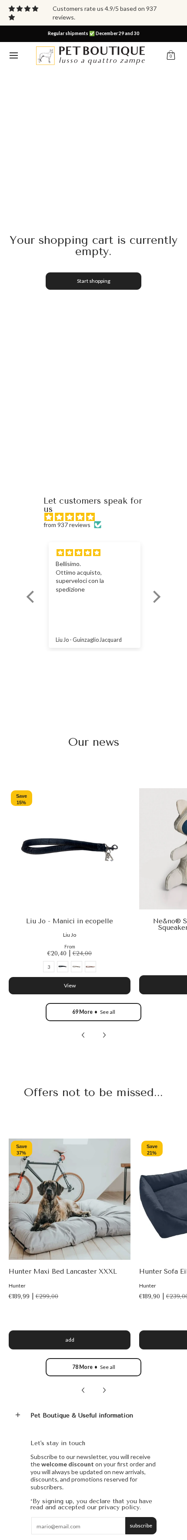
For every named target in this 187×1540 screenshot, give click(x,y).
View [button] (70, 985)
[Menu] (13, 55)
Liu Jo (69, 935)
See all (93, 1012)
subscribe (141, 1525)
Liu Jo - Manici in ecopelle (69, 921)
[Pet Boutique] (90, 55)
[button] (171, 55)
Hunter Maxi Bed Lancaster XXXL (63, 1271)
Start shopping (93, 281)
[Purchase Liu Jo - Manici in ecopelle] (69, 848)
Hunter (17, 1285)
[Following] (104, 1035)
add (69, 1339)
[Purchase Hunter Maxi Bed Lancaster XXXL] (69, 1199)
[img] (98, 517)
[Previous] (83, 1035)
